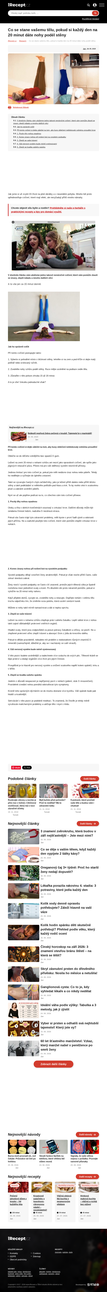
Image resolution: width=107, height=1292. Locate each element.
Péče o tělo (19, 1274)
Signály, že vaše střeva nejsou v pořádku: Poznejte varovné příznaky (84, 1159)
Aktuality (42, 1272)
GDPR (13, 1256)
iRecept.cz (12, 41)
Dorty (71, 1252)
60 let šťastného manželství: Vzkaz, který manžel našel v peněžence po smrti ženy (67, 1045)
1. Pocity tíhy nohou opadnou (29, 133)
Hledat (95, 13)
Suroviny (51, 1274)
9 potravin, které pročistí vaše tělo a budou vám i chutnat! (82, 803)
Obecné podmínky (18, 1259)
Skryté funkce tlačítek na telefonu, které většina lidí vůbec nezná (51, 1159)
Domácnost (27, 1272)
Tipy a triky (27, 1274)
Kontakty (14, 1253)
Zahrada (24, 1276)
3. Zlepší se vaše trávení (27, 140)
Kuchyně (11, 1274)
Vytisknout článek (21, 107)
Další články (90, 779)
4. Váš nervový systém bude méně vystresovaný (37, 144)
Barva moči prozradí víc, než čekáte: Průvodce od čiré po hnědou (22, 1159)
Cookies (37, 1253)
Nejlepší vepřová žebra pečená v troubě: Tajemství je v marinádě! (60, 433)
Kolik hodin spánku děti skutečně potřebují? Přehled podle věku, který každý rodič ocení (68, 929)
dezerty (15, 1185)
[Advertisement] (53, 171)
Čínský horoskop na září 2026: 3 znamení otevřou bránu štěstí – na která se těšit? (66, 951)
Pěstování (11, 1276)
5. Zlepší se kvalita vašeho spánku (31, 147)
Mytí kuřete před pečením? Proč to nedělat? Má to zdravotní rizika (52, 803)
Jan (84, 49)
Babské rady (12, 1272)
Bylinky (48, 1272)
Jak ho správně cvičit (25, 127)
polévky (65, 1252)
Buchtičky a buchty (66, 1185)
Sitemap (37, 1256)
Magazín (22, 41)
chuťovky (58, 1252)
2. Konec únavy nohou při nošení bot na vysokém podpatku (41, 137)
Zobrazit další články (53, 1064)
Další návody (85, 1134)
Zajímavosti (43, 1274)
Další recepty (85, 1177)
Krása (20, 1272)
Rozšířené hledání (90, 19)
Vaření (18, 1276)
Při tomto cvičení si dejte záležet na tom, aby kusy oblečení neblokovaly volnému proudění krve (56, 130)
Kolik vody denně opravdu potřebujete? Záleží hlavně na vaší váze (66, 908)
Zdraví (30, 1276)
